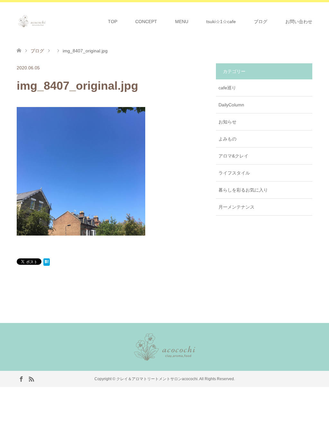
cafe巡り (227, 87)
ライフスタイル (234, 172)
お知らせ (227, 121)
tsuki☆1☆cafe (221, 21)
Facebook (21, 378)
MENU (181, 21)
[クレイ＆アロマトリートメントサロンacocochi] (46, 21)
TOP (112, 21)
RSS (31, 378)
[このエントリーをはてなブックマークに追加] (46, 263)
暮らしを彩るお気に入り (243, 190)
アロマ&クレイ (233, 155)
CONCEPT (146, 21)
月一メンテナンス (236, 207)
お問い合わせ (298, 21)
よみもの (227, 138)
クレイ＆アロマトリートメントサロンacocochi (157, 379)
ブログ (260, 21)
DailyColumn (231, 104)
